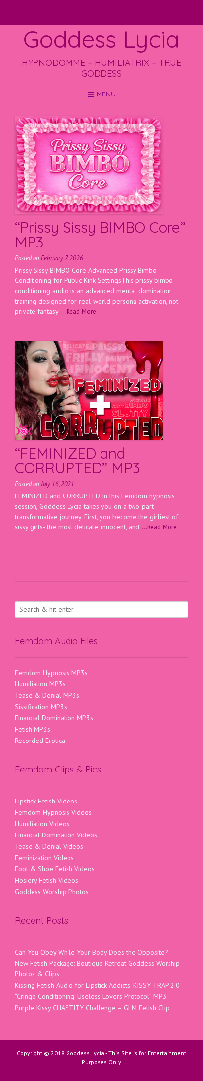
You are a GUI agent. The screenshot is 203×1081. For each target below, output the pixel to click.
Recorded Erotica (40, 740)
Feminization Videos (44, 857)
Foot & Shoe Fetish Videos (55, 869)
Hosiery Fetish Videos (46, 880)
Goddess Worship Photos (52, 891)
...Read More (78, 311)
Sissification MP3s (41, 706)
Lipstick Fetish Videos (46, 801)
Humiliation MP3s (40, 683)
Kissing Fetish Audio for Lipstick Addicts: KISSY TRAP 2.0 (97, 985)
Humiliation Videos (42, 823)
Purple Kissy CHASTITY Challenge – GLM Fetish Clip (92, 1007)
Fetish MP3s (32, 729)
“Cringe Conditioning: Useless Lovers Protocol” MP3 (91, 996)
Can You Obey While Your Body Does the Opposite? (91, 952)
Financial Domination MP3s (54, 717)
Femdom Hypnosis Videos (53, 812)
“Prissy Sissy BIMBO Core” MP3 (100, 234)
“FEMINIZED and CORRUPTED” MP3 (77, 460)
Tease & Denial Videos (49, 846)
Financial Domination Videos (56, 835)
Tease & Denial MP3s (47, 695)
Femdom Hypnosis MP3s (51, 672)
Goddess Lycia (101, 39)
